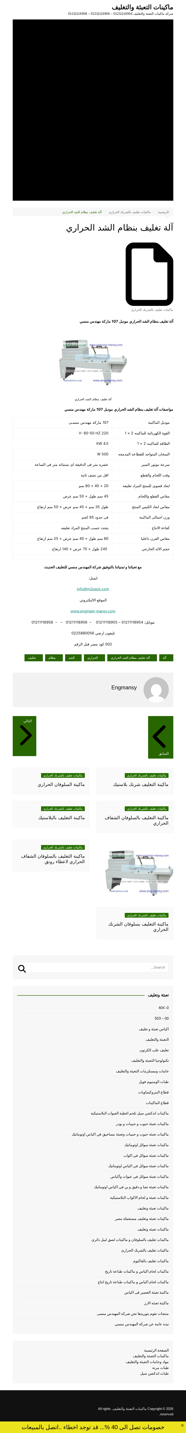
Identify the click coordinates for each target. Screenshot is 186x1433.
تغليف (32, 657)
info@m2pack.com (93, 589)
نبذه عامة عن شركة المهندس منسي (142, 1324)
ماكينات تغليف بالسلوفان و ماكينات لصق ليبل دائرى (130, 1240)
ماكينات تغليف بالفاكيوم (151, 1261)
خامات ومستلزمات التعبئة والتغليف (142, 1071)
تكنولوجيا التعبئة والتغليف (150, 1060)
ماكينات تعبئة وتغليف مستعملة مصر (142, 1219)
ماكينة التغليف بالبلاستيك (61, 817)
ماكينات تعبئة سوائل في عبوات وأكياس (139, 1176)
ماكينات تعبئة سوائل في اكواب (146, 1155)
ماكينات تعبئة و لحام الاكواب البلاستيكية (139, 1198)
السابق (164, 753)
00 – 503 (162, 1018)
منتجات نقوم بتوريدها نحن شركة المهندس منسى (133, 1314)
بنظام (52, 657)
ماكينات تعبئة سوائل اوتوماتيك (146, 1145)
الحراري (92, 657)
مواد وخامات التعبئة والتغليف (147, 1362)
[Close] (182, 1425)
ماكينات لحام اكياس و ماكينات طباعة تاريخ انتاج (133, 1282)
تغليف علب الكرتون (154, 1050)
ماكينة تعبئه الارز (156, 1303)
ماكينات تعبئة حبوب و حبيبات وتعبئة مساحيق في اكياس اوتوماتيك (120, 1134)
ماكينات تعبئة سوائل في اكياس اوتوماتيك (138, 1166)
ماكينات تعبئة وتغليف (153, 1208)
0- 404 (164, 1008)
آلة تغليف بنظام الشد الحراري (130, 657)
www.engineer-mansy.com (93, 611)
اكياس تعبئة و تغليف (154, 1029)
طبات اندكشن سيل (154, 1373)
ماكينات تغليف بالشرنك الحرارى (152, 310)
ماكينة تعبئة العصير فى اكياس (146, 1292)
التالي (27, 721)
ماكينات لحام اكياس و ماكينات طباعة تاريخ (137, 1271)
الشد (72, 657)
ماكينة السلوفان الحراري (61, 784)
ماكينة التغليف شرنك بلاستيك (141, 784)
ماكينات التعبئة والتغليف (142, 7)
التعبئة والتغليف (157, 1039)
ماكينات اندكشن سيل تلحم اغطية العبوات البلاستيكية (130, 1113)
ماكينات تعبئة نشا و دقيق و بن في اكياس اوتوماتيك (131, 1187)
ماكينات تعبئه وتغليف (153, 1229)
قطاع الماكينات (157, 1103)
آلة (164, 657)
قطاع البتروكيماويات (153, 1092)
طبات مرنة (160, 1368)
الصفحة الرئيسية (156, 1350)
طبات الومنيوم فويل (154, 1082)
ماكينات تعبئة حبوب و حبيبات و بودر (142, 1124)
